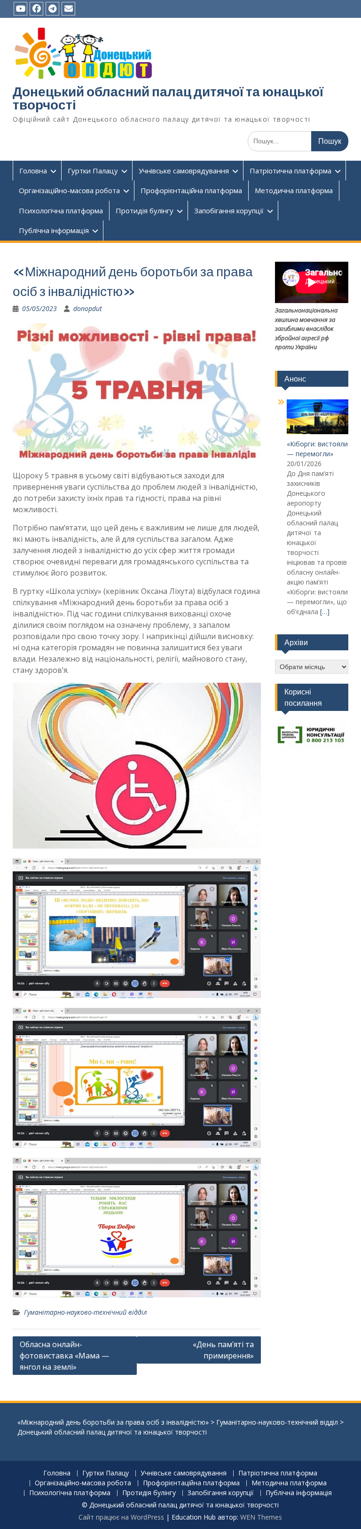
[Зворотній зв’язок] (68, 9)
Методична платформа (294, 190)
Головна (33, 170)
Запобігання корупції (229, 210)
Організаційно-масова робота (69, 190)
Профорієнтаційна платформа (191, 190)
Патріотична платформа (290, 170)
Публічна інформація (54, 230)
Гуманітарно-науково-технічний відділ (85, 1312)
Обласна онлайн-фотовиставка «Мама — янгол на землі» (64, 1355)
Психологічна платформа (61, 210)
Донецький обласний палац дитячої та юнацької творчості (168, 98)
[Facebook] (36, 9)
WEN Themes (261, 1517)
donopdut (87, 308)
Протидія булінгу (144, 210)
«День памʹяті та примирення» (223, 1350)
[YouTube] (20, 9)
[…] (325, 611)
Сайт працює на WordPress (121, 1517)
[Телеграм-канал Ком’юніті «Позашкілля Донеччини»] (52, 9)
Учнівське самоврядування (184, 170)
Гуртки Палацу (93, 170)
